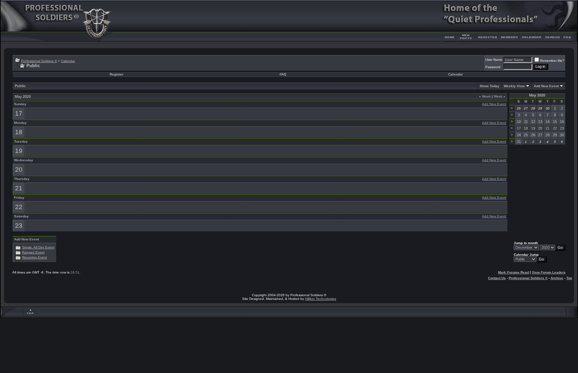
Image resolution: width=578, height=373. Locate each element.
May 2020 (537, 95)
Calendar (68, 61)
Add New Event (546, 86)
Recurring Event (34, 257)
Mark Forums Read (513, 272)
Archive (557, 278)
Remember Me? (552, 60)
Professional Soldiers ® (39, 61)
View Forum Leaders (549, 272)
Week (485, 96)
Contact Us (497, 278)
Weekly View (514, 86)
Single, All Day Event (38, 247)
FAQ (283, 74)
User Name (493, 59)
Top (569, 278)
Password (492, 67)
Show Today (489, 86)
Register (116, 74)
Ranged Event (33, 252)
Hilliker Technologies (320, 299)
